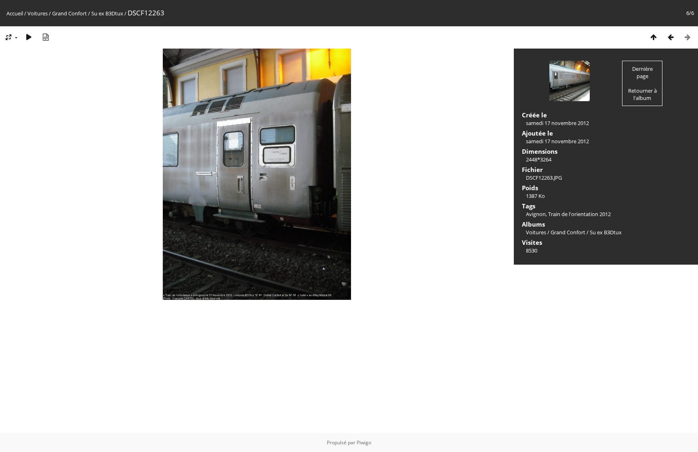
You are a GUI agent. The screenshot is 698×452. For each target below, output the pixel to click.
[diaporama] (28, 37)
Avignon (536, 214)
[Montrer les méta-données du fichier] (45, 37)
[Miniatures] (653, 37)
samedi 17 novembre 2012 (557, 123)
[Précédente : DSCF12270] (670, 37)
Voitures (37, 13)
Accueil (14, 13)
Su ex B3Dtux (107, 13)
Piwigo (364, 442)
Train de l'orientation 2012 (579, 214)
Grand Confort (69, 13)
